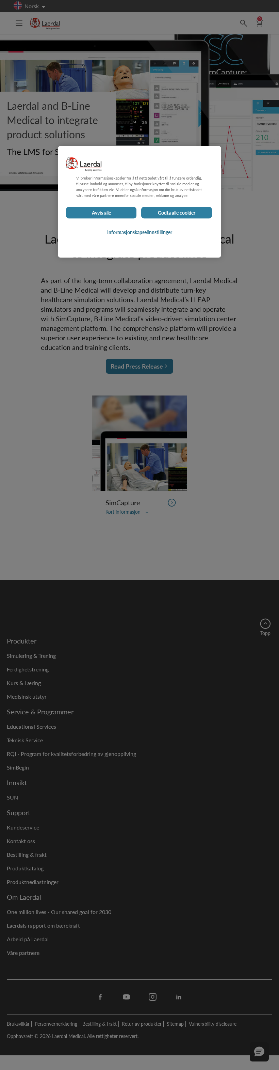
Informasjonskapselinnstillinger (139, 232)
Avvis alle (101, 213)
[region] (139, 202)
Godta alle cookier (176, 213)
